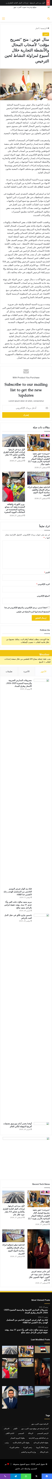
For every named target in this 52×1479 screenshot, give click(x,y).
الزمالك (30, 1433)
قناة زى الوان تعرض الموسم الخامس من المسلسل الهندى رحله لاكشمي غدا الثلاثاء (18, 891)
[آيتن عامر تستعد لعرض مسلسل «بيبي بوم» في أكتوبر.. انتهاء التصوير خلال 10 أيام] (38, 1249)
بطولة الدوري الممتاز (17, 1438)
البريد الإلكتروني (43, 584)
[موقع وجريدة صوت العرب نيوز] (26, 11)
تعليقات (9, 671)
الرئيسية (43, 28)
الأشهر (43, 671)
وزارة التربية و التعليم (28, 1452)
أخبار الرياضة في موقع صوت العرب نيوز (34, 1429)
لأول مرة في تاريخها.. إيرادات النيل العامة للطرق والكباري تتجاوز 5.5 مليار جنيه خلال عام (14, 453)
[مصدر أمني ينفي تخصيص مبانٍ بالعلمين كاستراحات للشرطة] (42, 1392)
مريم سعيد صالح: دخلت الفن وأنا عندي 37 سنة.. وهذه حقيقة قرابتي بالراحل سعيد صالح (18, 905)
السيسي (21, 1433)
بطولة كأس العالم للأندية (21, 1443)
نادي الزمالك (44, 1452)
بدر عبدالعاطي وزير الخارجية (38, 1438)
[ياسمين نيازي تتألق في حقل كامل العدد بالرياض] (41, 1017)
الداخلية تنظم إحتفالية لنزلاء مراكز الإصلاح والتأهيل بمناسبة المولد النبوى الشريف (39, 491)
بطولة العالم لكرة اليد (40, 1443)
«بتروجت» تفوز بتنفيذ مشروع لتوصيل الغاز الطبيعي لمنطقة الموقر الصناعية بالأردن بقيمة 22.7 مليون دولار (39, 458)
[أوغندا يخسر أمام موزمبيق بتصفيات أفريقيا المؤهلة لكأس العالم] (41, 1127)
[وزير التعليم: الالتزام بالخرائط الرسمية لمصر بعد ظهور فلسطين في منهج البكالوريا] (42, 1349)
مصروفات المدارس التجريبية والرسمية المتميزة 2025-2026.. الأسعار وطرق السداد (19, 683)
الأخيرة (27, 671)
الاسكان (6, 1429)
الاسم (47, 572)
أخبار (37, 28)
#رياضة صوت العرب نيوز (39, 1424)
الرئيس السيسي (42, 1433)
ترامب (7, 1443)
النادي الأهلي (10, 1433)
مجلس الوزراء (14, 1447)
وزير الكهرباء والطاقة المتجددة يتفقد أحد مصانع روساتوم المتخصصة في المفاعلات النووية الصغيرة (14, 508)
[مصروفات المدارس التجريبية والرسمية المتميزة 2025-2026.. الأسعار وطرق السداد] (41, 782)
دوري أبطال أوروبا (42, 1447)
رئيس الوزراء (27, 1447)
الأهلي (15, 1429)
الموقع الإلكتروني (43, 596)
